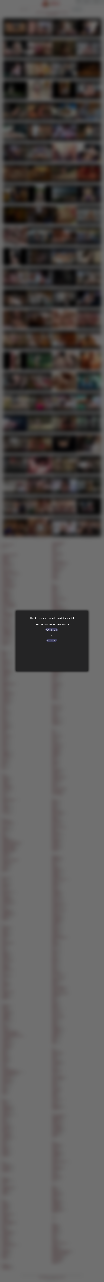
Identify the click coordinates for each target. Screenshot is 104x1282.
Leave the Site (51, 640)
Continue (51, 629)
